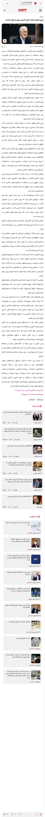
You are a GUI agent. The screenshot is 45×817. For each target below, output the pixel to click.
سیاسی (41, 17)
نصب (7, 3)
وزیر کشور (39, 400)
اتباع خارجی (32, 400)
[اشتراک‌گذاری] (37, 814)
